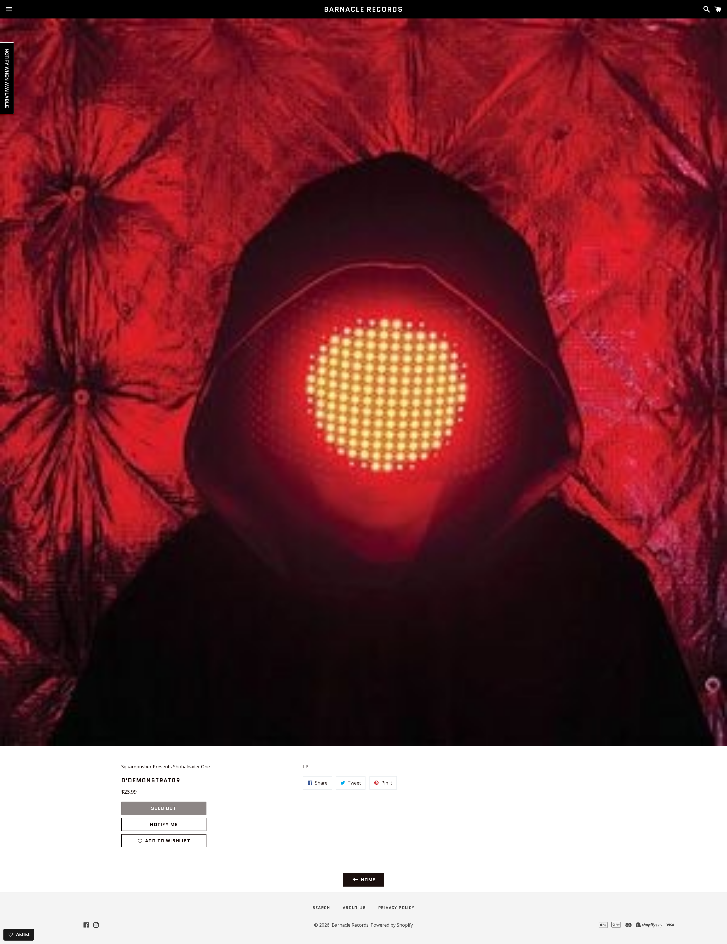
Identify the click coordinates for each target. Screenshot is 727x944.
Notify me (163, 824)
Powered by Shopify (392, 925)
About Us (354, 907)
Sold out (163, 808)
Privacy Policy (396, 907)
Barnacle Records (363, 9)
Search (321, 907)
